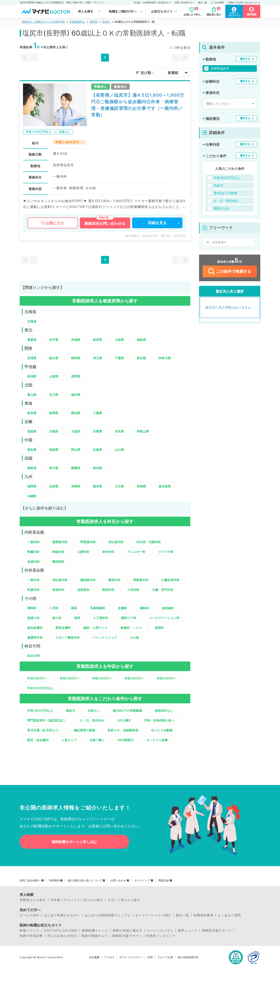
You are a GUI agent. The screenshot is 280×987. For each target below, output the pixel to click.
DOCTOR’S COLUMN (60, 930)
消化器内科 (116, 542)
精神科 (32, 608)
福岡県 (32, 486)
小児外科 (133, 589)
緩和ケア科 (128, 618)
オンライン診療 (157, 740)
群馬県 (75, 358)
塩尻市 (106, 21)
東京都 (141, 358)
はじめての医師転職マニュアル (108, 915)
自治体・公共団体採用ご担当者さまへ (152, 2)
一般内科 (33, 542)
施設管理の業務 (84, 730)
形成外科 (58, 589)
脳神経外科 (88, 580)
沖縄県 (32, 496)
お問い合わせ (118, 880)
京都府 (53, 431)
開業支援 (163, 880)
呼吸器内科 (88, 542)
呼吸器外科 (141, 580)
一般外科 (33, 580)
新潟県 (32, 376)
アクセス (109, 957)
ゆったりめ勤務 (162, 730)
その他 (134, 637)
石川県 (53, 394)
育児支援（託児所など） (44, 730)
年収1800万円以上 (40, 710)
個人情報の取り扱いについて (85, 880)
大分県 (119, 486)
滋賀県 (32, 431)
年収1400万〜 (102, 678)
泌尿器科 (83, 589)
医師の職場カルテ (94, 935)
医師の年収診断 (31, 935)
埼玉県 (97, 358)
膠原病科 (58, 561)
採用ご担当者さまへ (184, 2)
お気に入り (55, 223)
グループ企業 (165, 957)
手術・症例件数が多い (159, 720)
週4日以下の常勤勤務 (127, 710)
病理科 (159, 627)
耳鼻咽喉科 (97, 608)
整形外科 (114, 580)
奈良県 (119, 431)
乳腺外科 (33, 589)
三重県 (97, 413)
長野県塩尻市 (220, 68)
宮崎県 (141, 486)
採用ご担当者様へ (30, 880)
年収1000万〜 (37, 678)
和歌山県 (143, 431)
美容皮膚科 (63, 627)
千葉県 (119, 358)
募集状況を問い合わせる (104, 223)
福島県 (141, 339)
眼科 (74, 608)
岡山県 (75, 449)
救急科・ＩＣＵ (131, 627)
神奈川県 (165, 358)
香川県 (53, 468)
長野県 (94, 21)
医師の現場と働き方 (127, 930)
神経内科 (58, 551)
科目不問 (33, 656)
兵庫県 (97, 431)
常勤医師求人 (77, 21)
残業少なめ (221, 208)
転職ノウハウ (29, 930)
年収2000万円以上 (40, 688)
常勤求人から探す (33, 899)
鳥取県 (32, 449)
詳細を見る (157, 223)
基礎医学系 (35, 637)
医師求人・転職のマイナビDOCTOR (43, 21)
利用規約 (54, 880)
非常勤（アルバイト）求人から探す (77, 899)
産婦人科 (33, 618)
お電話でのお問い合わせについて (244, 2)
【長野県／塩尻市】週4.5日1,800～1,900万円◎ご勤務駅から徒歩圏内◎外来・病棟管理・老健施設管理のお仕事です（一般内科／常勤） (137, 105)
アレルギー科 (136, 551)
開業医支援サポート (217, 930)
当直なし (94, 710)
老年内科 (108, 551)
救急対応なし (164, 710)
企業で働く (97, 740)
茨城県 (32, 358)
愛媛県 (75, 468)
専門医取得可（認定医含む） (47, 720)
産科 (77, 618)
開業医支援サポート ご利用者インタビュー (144, 935)
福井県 (75, 394)
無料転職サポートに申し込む (74, 842)
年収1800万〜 (167, 678)
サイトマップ (142, 880)
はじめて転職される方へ (62, 915)
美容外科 (108, 589)
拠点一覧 (202, 2)
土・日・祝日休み (92, 720)
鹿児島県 (165, 486)
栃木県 (53, 358)
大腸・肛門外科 (162, 589)
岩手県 (53, 339)
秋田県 (97, 339)
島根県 (53, 449)
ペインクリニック (105, 637)
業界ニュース (188, 930)
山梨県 (53, 376)
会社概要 (94, 957)
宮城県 (75, 339)
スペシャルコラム (160, 930)
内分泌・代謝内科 (148, 542)
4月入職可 (124, 720)
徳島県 (32, 468)
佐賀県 (53, 486)
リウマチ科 (165, 551)
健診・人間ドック (95, 627)
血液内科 (33, 561)
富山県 (32, 394)
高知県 (97, 468)
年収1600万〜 (134, 678)
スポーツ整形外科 (67, 637)
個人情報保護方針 (188, 957)
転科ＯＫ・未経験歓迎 (123, 730)
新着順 (173, 72)
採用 (150, 957)
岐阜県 (32, 413)
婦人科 (56, 618)
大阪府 (75, 431)
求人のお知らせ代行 (62, 935)
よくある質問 (217, 2)
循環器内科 (60, 542)
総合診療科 (35, 627)
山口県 (119, 449)
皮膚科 (122, 608)
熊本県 (97, 486)
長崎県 (75, 486)
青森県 (32, 339)
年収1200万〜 (69, 678)
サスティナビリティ (131, 957)
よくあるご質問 (229, 915)
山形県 (119, 339)
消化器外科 (60, 580)
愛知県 (75, 413)
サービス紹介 (29, 915)
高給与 (70, 710)
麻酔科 (144, 608)
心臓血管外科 (170, 580)
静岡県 (53, 413)
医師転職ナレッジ (95, 930)
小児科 (53, 608)
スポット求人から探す (124, 899)
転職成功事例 (203, 915)
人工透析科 (100, 618)
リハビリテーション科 (164, 618)
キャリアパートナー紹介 (153, 915)
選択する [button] (245, 58)
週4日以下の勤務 (225, 193)
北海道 (32, 321)
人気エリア (69, 740)
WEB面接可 (125, 740)
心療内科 (83, 551)
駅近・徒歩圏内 (38, 740)
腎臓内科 (33, 551)
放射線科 (168, 608)
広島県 (97, 449)
